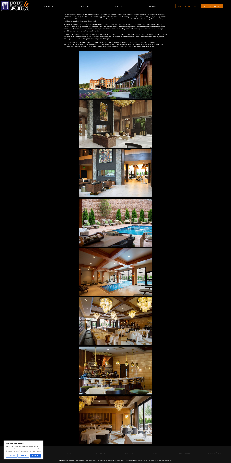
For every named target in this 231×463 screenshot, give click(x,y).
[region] (23, 450)
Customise (12, 455)
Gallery (119, 6)
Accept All (35, 455)
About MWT (49, 6)
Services (85, 6)
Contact (153, 6)
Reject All (23, 455)
